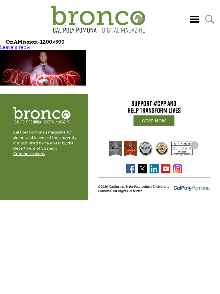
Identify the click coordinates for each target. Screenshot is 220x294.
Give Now (158, 121)
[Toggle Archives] (194, 19)
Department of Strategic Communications (35, 151)
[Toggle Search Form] (209, 19)
